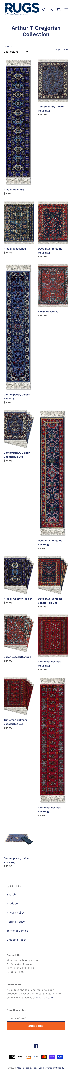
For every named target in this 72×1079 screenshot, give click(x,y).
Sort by (8, 46)
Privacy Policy (15, 912)
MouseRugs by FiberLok (29, 1068)
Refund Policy (16, 921)
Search (11, 894)
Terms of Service (17, 930)
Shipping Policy (16, 939)
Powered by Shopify (53, 1068)
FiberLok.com (44, 997)
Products (13, 903)
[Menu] (66, 9)
